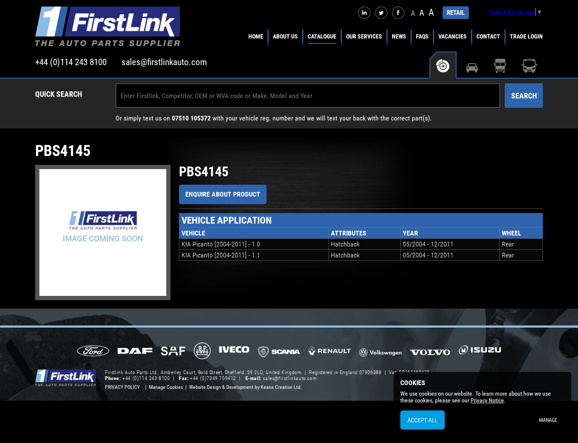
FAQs (422, 36)
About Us (285, 36)
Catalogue (322, 36)
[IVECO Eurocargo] (234, 351)
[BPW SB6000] (202, 351)
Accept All (422, 420)
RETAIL (456, 12)
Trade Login (526, 36)
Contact (488, 36)
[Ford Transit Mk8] (93, 351)
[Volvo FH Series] (430, 351)
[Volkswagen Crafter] (380, 354)
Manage (548, 420)
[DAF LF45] (135, 351)
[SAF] (173, 351)
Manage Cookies (166, 387)
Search (524, 95)
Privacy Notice (487, 400)
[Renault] (329, 354)
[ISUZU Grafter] (480, 352)
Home (255, 36)
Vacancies (452, 36)
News (399, 36)
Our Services (364, 36)
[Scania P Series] (279, 352)
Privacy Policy (122, 387)
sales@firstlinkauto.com (164, 62)
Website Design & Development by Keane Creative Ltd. (245, 387)
